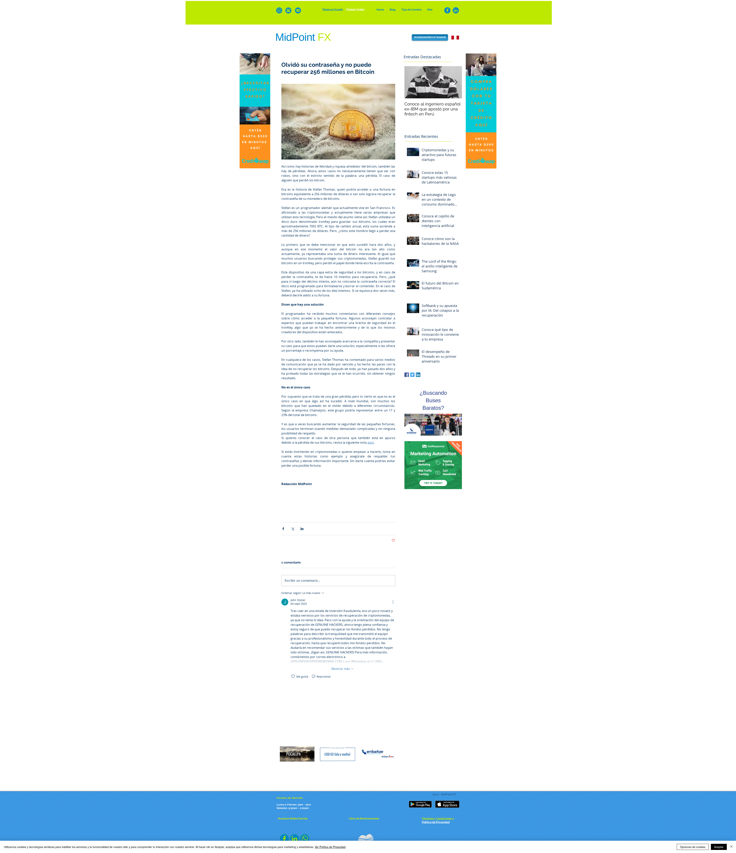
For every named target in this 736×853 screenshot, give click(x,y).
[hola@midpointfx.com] (298, 10)
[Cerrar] (731, 847)
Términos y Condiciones (437, 818)
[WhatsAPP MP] (279, 10)
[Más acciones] (393, 602)
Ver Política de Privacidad (330, 847)
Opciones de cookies (692, 847)
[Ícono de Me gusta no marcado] (293, 676)
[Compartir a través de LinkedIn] (302, 529)
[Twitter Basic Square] (412, 375)
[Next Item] (456, 82)
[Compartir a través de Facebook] (283, 529)
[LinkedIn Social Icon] (418, 375)
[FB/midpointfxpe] (447, 10)
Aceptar (719, 847)
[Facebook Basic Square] (406, 375)
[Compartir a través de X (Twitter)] (292, 529)
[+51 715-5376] (288, 10)
